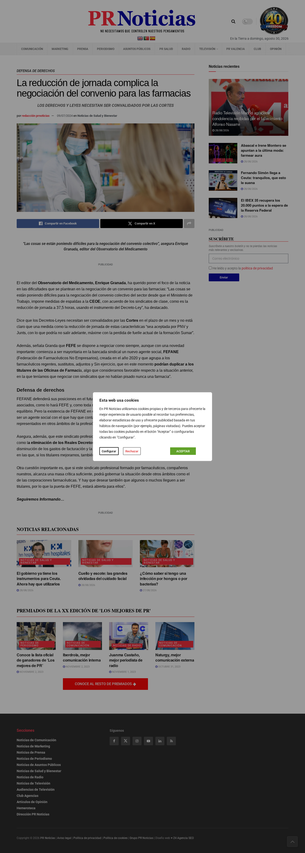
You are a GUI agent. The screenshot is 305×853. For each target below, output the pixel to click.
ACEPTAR (183, 451)
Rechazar (131, 451)
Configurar (109, 451)
